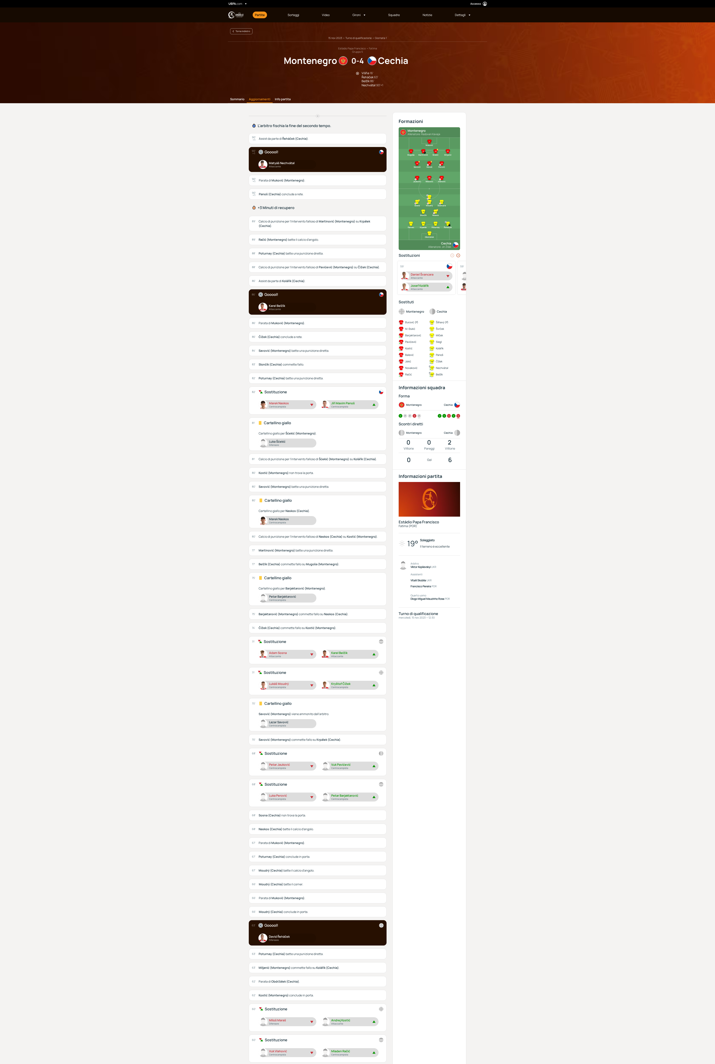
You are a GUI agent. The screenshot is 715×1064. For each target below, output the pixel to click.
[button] (359, 14)
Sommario (237, 99)
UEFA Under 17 (236, 14)
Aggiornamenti (259, 99)
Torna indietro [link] (243, 31)
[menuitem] (266, 14)
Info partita (283, 99)
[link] (259, 14)
